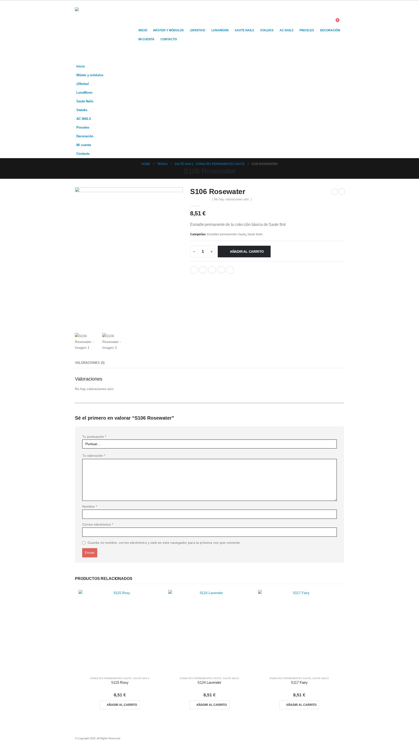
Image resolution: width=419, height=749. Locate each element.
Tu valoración (93, 455)
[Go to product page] (120, 631)
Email (230, 270)
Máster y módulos (168, 30)
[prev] (334, 191)
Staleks (267, 30)
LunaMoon (220, 30)
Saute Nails (244, 30)
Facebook (194, 270)
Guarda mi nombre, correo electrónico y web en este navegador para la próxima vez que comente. (164, 543)
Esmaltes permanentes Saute (226, 234)
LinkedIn (212, 270)
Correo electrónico (97, 524)
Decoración (330, 30)
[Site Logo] (105, 31)
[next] (341, 191)
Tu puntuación (94, 437)
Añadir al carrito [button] (122, 705)
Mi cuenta (146, 39)
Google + (221, 270)
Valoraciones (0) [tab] (90, 363)
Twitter (203, 270)
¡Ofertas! (197, 30)
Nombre (89, 506)
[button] (326, 22)
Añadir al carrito (247, 251)
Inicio (142, 30)
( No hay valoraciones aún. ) (232, 199)
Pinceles (306, 30)
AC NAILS (286, 30)
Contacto (169, 39)
